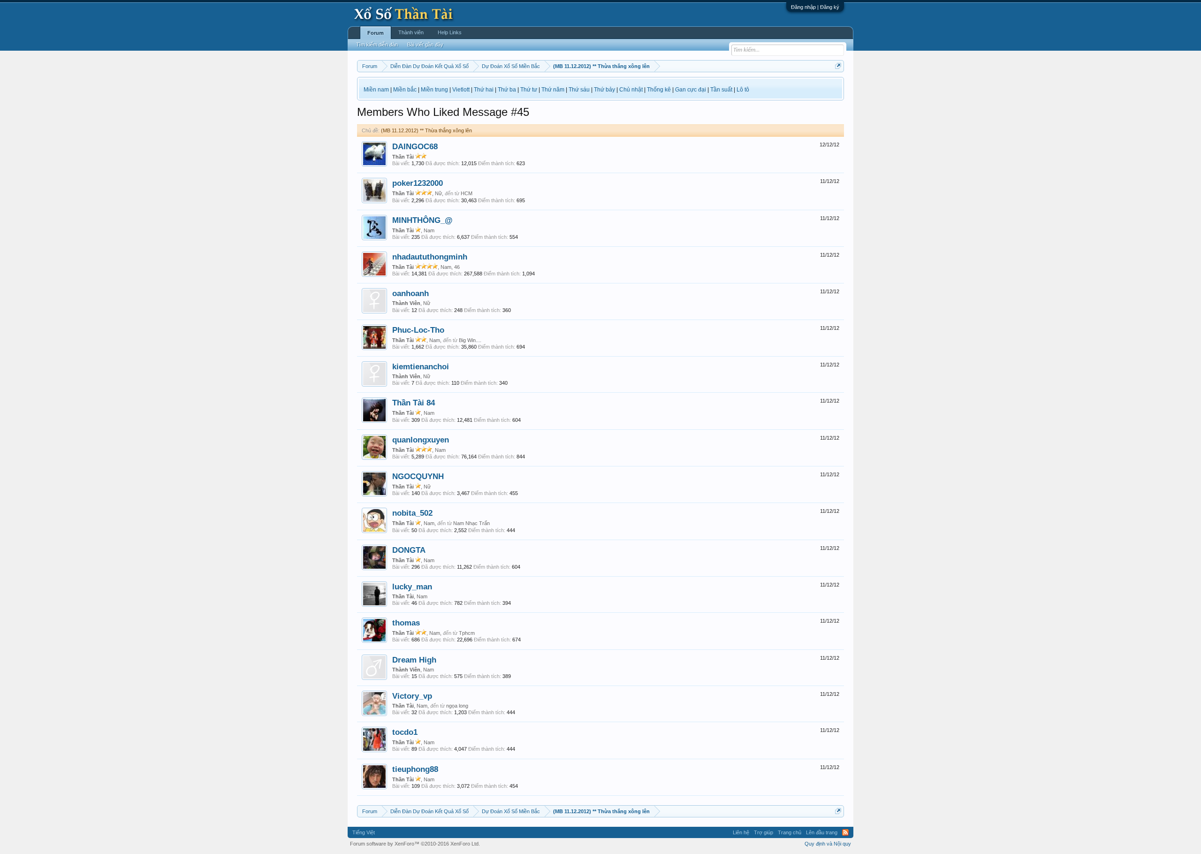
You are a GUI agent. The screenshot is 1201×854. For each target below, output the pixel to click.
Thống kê (659, 89)
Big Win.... (470, 340)
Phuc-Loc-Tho (418, 330)
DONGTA (409, 550)
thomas (406, 622)
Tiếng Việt (363, 832)
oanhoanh (410, 293)
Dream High (414, 659)
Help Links (450, 32)
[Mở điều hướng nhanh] (838, 66)
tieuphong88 (415, 769)
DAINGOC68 (415, 146)
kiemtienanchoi (420, 366)
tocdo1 (405, 732)
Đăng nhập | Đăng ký (815, 7)
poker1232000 (417, 183)
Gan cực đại (690, 89)
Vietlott (461, 89)
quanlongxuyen (420, 439)
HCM (466, 193)
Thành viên (411, 32)
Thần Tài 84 (413, 402)
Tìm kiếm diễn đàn (377, 44)
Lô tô (743, 89)
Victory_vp (412, 696)
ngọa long (457, 706)
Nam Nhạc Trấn (471, 523)
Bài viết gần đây (425, 44)
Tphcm (467, 633)
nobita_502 (412, 513)
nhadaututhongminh (429, 256)
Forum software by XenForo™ (415, 843)
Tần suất (721, 89)
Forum (375, 33)
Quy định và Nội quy (828, 843)
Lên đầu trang (821, 832)
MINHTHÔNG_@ (422, 220)
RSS (845, 832)
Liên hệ (741, 832)
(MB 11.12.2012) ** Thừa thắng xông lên (426, 130)
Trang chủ (789, 832)
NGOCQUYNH (418, 476)
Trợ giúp (763, 832)
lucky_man (412, 586)
